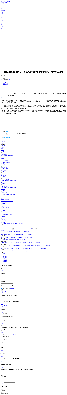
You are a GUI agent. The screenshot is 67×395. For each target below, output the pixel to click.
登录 (31, 228)
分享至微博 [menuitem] (5, 84)
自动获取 (15, 334)
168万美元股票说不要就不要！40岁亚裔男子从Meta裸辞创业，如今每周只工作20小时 (20, 242)
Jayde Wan (7, 131)
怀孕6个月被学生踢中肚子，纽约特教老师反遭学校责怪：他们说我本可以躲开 (19, 234)
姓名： (2, 372)
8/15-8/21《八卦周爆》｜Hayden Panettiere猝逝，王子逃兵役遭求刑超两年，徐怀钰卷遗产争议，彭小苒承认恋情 (26, 245)
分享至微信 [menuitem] (5, 83)
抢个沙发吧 (3, 253)
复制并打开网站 (4, 393)
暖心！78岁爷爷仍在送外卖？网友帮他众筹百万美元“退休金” (15, 231)
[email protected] (30, 134)
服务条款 (5, 261)
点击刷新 (12, 301)
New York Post (6, 137)
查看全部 (21, 223)
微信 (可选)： (4, 376)
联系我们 (5, 257)
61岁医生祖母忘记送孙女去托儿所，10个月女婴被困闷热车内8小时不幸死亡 (18, 251)
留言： (2, 382)
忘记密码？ (12, 288)
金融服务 (3, 147)
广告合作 (5, 259)
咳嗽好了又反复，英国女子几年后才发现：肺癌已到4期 (13, 239)
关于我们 (5, 256)
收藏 (7, 79)
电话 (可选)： (4, 375)
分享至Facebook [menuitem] (6, 82)
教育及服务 (3, 145)
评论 (2, 79)
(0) (2, 79)
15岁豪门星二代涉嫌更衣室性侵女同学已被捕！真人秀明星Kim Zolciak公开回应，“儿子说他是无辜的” (24, 248)
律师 (2, 148)
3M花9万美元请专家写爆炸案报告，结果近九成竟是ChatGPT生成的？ (17, 237)
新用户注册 (3, 291)
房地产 (2, 150)
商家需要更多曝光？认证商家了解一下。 (10, 223)
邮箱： (2, 373)
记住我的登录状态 (6, 288)
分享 (10, 79)
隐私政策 (5, 260)
